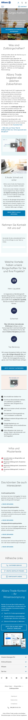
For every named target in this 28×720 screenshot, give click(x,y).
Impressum (14, 696)
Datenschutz (14, 700)
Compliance (14, 704)
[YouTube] (16, 678)
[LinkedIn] (6, 678)
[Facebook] (26, 678)
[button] (18, 3)
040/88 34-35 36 (15, 707)
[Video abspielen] (14, 145)
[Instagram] (21, 678)
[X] (11, 678)
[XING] (1, 678)
